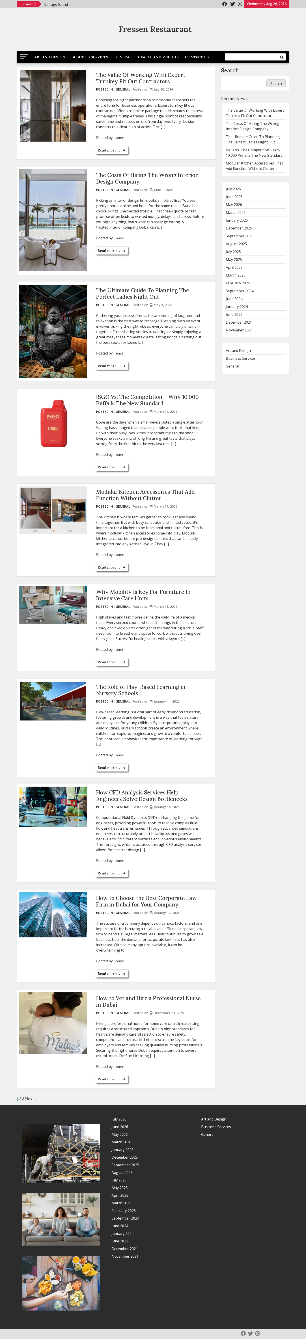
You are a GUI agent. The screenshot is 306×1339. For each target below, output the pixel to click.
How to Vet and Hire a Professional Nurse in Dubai (148, 1001)
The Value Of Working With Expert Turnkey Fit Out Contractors (140, 78)
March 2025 (236, 275)
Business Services (89, 57)
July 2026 (233, 188)
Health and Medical (158, 57)
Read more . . (109, 150)
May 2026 (234, 204)
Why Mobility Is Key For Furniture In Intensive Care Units (143, 595)
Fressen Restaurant (155, 29)
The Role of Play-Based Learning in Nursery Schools (140, 690)
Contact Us (197, 57)
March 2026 (236, 212)
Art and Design (49, 57)
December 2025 (239, 228)
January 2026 (237, 220)
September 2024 (239, 290)
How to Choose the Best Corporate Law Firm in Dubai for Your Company (146, 901)
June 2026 (234, 196)
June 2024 (234, 298)
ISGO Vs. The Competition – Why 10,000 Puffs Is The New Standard (147, 400)
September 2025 (239, 236)
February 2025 (238, 283)
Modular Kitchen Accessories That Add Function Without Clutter (145, 495)
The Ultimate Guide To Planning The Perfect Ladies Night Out (142, 293)
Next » (31, 1098)
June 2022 (234, 314)
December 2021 (239, 322)
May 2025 (234, 259)
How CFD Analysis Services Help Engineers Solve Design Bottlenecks (142, 796)
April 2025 (234, 267)
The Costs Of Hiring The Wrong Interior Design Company (147, 178)
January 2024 (237, 306)
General (122, 57)
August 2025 (236, 243)
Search (230, 70)
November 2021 (239, 330)
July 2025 (233, 251)
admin (120, 138)
